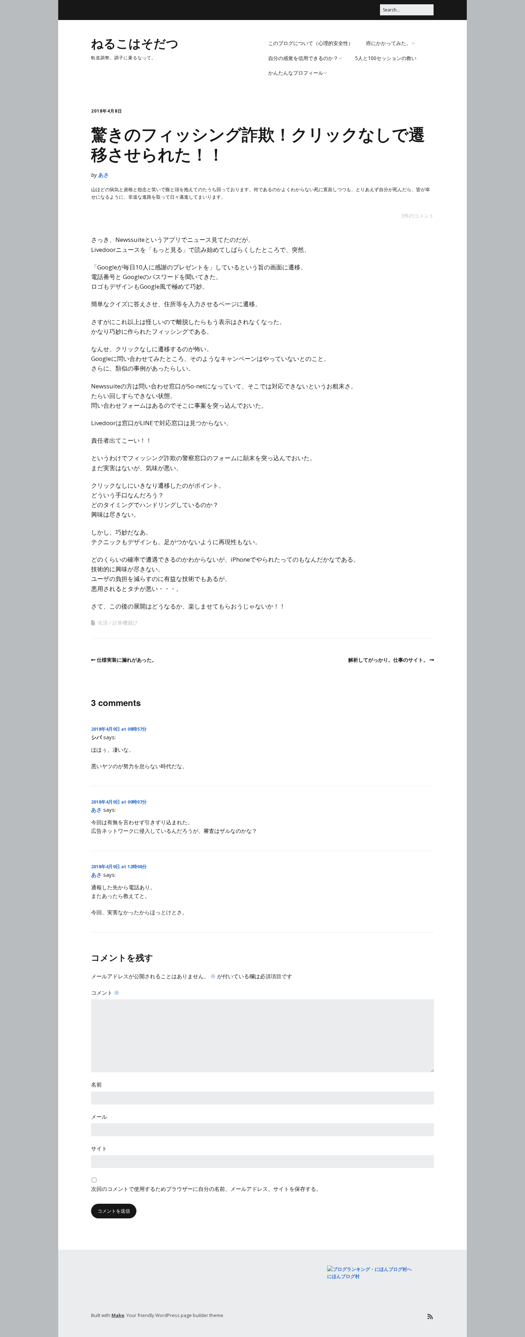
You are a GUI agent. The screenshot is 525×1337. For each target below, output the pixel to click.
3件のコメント (417, 215)
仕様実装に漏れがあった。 (127, 659)
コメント (105, 992)
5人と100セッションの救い (385, 58)
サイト (99, 1148)
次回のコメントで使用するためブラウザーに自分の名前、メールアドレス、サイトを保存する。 (206, 1188)
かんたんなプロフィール (295, 72)
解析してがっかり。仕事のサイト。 (388, 659)
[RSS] (430, 1316)
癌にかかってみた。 (388, 43)
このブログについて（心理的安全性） (310, 43)
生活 (103, 622)
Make (117, 1315)
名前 (96, 1084)
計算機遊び (125, 622)
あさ (103, 174)
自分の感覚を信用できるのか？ (303, 58)
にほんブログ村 (343, 1276)
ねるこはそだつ (135, 42)
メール (99, 1116)
